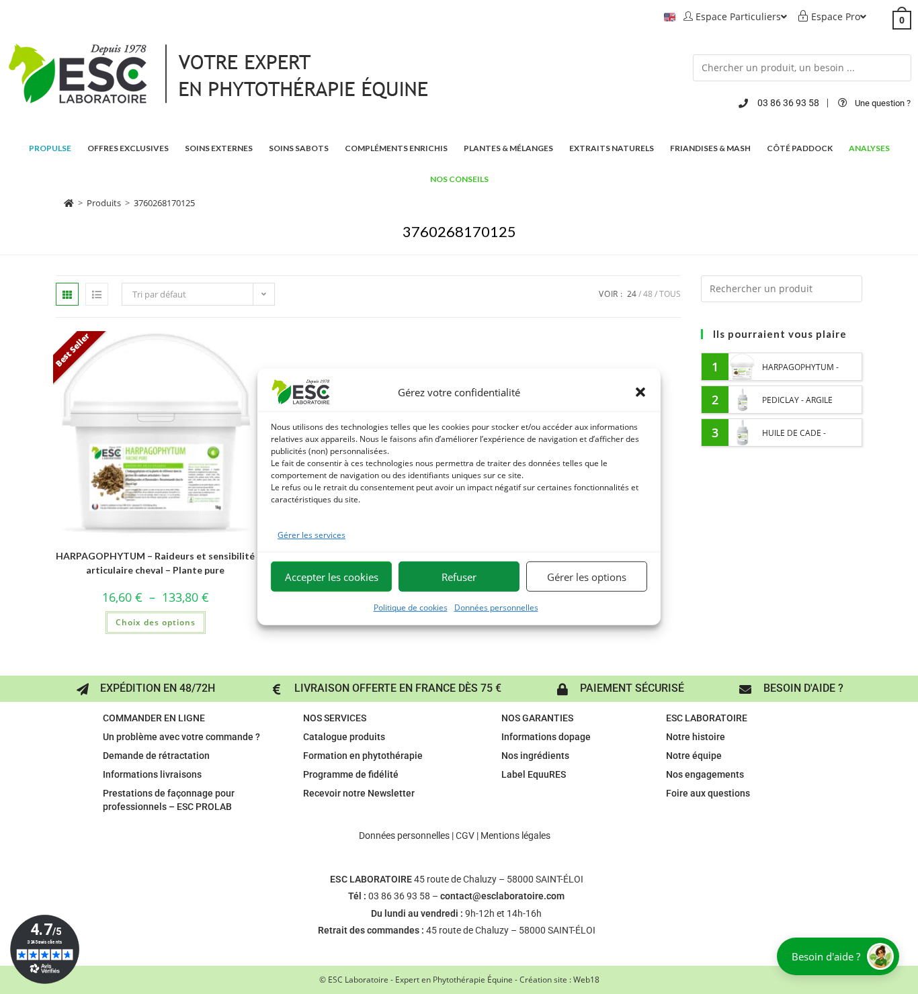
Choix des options (156, 622)
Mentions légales (515, 835)
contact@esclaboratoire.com (502, 896)
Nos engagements (705, 774)
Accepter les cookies (331, 577)
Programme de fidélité (351, 774)
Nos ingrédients (535, 755)
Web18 (586, 979)
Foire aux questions (708, 793)
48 (648, 294)
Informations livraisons (152, 774)
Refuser (459, 577)
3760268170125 (164, 203)
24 (631, 294)
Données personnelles (496, 607)
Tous (670, 294)
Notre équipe (694, 755)
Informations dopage (546, 736)
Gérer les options (586, 577)
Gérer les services (311, 535)
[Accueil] (69, 203)
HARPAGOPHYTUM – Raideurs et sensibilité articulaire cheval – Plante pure (155, 563)
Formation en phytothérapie (363, 755)
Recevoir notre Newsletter (359, 793)
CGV (465, 835)
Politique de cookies (411, 607)
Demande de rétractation (156, 755)
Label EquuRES (533, 774)
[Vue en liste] (96, 294)
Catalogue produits (344, 736)
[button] (640, 392)
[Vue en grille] (67, 294)
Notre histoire (695, 736)
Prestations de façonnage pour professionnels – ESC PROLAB (169, 800)
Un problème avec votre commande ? (181, 736)
